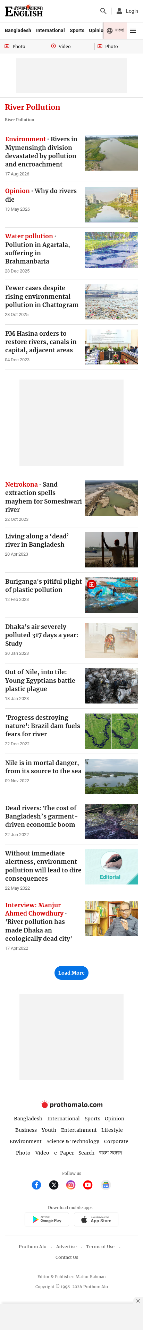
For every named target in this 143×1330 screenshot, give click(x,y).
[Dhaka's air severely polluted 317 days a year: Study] (111, 640)
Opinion (97, 30)
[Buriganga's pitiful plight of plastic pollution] (111, 595)
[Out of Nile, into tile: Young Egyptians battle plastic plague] (111, 685)
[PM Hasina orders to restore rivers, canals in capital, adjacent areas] (111, 347)
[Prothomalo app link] (46, 1220)
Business (26, 1130)
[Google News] (106, 1186)
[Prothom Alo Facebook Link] (39, 1185)
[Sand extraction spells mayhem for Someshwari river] (111, 498)
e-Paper (64, 1153)
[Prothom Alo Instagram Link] (73, 1185)
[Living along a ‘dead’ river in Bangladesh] (111, 549)
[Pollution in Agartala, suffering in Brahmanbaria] (111, 249)
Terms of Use (100, 1246)
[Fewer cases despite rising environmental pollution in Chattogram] (111, 301)
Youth (49, 1130)
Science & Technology (73, 1141)
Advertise (66, 1246)
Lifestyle (112, 1130)
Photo (23, 1153)
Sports (77, 30)
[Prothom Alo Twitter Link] (56, 1185)
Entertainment (79, 1130)
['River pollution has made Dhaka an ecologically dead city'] (111, 918)
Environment (26, 1141)
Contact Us (67, 1257)
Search (86, 1153)
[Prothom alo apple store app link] (96, 1220)
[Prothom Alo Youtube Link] (90, 1185)
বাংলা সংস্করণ (110, 1153)
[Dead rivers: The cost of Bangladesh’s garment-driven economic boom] (111, 821)
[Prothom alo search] (103, 11)
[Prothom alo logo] (71, 1106)
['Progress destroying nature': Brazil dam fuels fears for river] (111, 731)
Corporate (116, 1141)
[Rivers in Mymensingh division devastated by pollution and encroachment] (111, 152)
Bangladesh (18, 30)
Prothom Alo (33, 1246)
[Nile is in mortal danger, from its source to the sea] (111, 776)
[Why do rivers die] (111, 204)
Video (42, 1153)
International (50, 30)
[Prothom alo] (24, 11)
